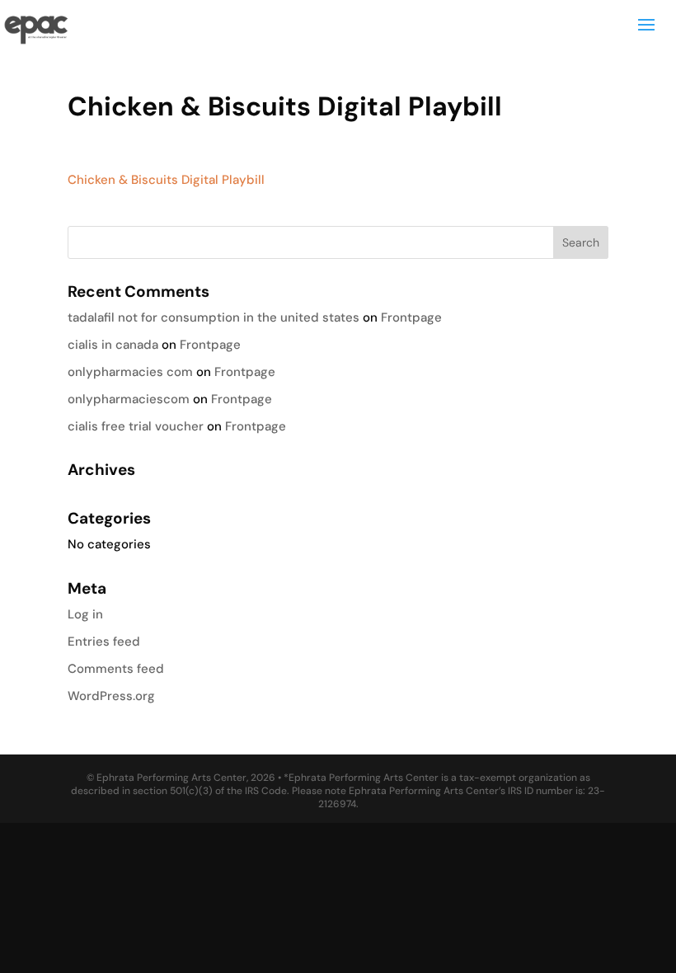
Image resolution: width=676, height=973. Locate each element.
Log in (85, 614)
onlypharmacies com (130, 372)
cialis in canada (113, 344)
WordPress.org (111, 696)
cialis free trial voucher (136, 426)
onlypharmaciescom (129, 399)
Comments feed (116, 668)
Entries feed (104, 641)
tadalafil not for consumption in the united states (213, 317)
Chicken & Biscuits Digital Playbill (166, 180)
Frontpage (411, 317)
